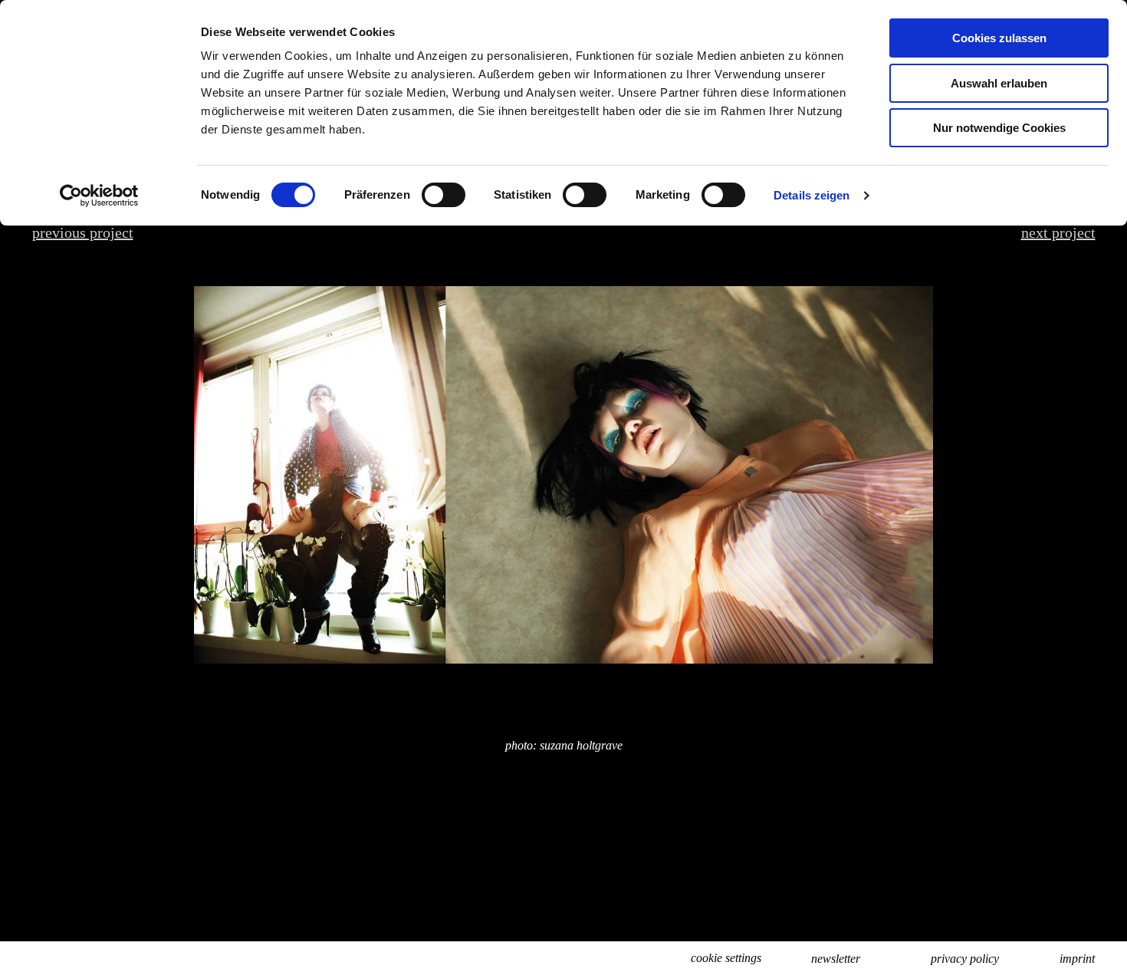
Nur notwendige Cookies (999, 127)
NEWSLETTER (835, 958)
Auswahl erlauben (999, 83)
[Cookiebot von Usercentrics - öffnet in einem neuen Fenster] (99, 195)
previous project (82, 232)
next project (1058, 232)
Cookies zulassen (999, 37)
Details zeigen (811, 195)
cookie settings (726, 957)
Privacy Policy (965, 958)
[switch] (443, 195)
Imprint (1077, 958)
